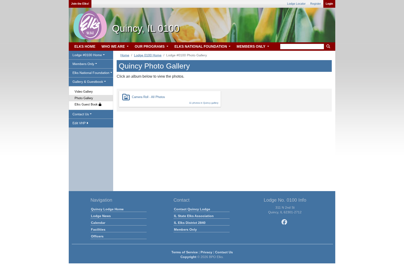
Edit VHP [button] (79, 123)
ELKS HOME (84, 46)
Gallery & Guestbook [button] (87, 82)
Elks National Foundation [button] (90, 73)
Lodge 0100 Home (148, 55)
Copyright (188, 257)
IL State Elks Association (194, 216)
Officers (97, 236)
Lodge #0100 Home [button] (87, 55)
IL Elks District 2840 (190, 223)
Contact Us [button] (80, 114)
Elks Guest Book (87, 104)
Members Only (185, 229)
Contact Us (224, 252)
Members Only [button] (83, 64)
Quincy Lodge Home (107, 209)
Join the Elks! (80, 3)
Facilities (98, 229)
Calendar (98, 223)
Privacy (206, 252)
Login (329, 3)
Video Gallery (84, 91)
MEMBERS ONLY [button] (251, 46)
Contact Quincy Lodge (192, 209)
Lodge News (101, 216)
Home (124, 55)
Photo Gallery (84, 98)
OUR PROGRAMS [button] (150, 46)
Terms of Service (184, 252)
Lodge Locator (296, 3)
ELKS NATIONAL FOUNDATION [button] (201, 46)
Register (315, 3)
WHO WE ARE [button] (113, 46)
